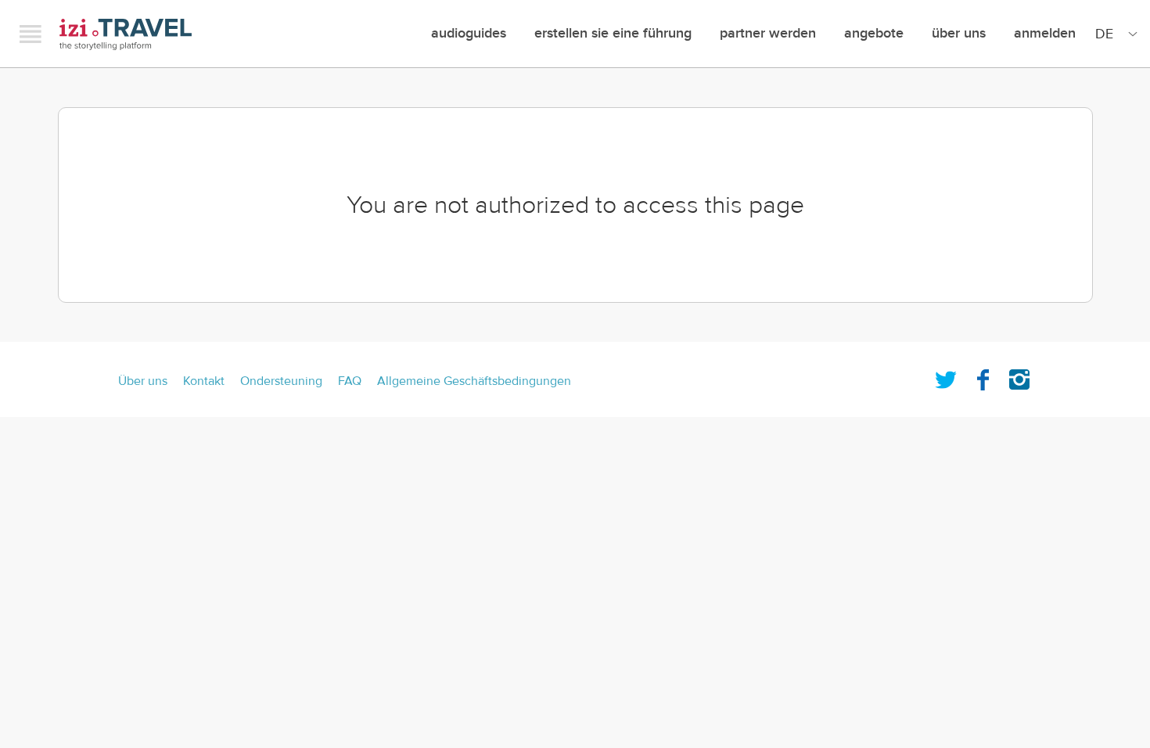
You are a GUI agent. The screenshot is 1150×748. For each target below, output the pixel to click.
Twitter (945, 376)
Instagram (1019, 376)
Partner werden (768, 33)
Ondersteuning (281, 381)
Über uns (959, 33)
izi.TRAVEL (125, 34)
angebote (874, 33)
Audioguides (468, 33)
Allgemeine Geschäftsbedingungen (474, 381)
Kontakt (204, 381)
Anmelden (1045, 33)
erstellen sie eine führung (613, 33)
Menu (30, 33)
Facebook (982, 376)
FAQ (349, 381)
